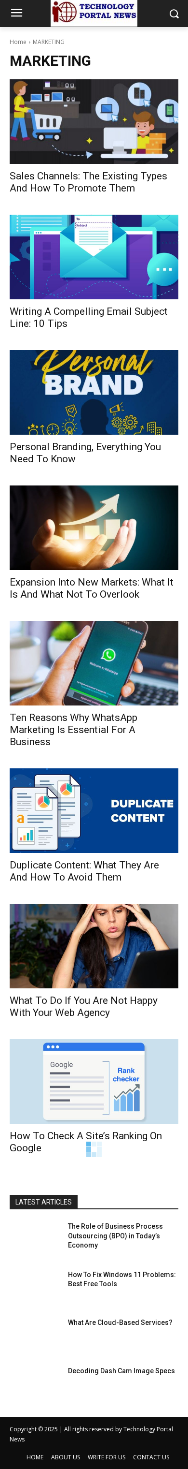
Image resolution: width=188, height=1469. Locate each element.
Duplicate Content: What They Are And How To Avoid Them (84, 871)
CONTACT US (151, 1457)
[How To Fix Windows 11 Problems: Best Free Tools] (35, 1288)
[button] (174, 13)
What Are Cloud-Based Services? (120, 1322)
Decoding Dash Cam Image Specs (121, 1371)
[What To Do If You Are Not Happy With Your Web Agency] (94, 946)
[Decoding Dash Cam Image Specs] (35, 1384)
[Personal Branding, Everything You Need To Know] (94, 392)
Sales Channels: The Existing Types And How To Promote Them (88, 182)
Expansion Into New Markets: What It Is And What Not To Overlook (92, 588)
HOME (35, 1457)
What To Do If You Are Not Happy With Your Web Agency (84, 1006)
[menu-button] (16, 14)
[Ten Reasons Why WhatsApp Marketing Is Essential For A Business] (94, 663)
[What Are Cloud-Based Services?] (35, 1336)
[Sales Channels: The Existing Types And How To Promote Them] (94, 121)
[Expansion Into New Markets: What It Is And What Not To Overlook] (94, 527)
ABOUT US (65, 1457)
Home (18, 42)
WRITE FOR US (106, 1457)
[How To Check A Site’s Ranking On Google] (94, 1081)
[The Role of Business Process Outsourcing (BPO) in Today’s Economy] (35, 1240)
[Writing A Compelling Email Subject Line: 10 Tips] (94, 257)
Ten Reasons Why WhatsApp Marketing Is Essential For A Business (73, 730)
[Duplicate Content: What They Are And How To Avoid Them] (94, 810)
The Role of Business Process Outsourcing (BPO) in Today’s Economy (115, 1235)
